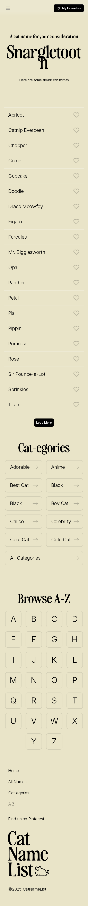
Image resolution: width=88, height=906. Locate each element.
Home (13, 770)
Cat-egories (18, 792)
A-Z (11, 804)
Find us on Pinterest (26, 818)
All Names (17, 781)
